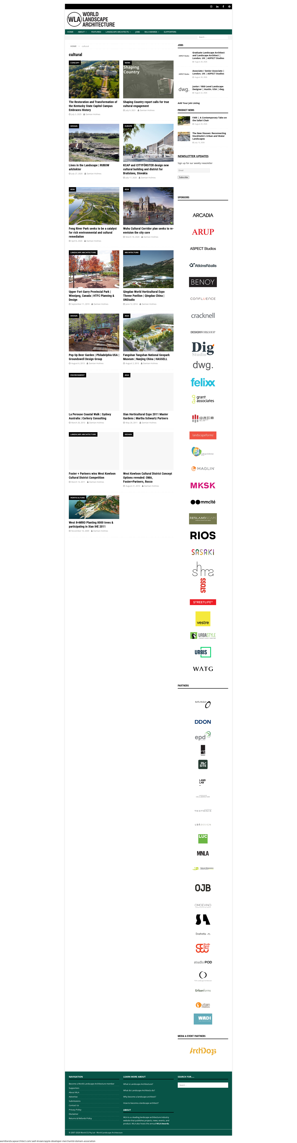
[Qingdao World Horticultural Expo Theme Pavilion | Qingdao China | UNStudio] (148, 269)
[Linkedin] (217, 6)
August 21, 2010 (133, 485)
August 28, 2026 (201, 62)
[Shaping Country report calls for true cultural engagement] (148, 79)
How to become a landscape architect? (141, 1103)
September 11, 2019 (80, 304)
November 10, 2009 (80, 530)
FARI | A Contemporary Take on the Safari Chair (209, 119)
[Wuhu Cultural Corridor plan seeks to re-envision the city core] (148, 206)
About (81, 31)
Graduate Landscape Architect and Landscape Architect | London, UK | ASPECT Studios (208, 55)
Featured (96, 31)
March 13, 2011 (78, 481)
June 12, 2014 (132, 304)
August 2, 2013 (132, 363)
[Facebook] (223, 6)
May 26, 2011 (132, 422)
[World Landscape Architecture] (91, 27)
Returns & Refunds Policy (80, 1118)
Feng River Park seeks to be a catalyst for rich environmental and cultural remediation (93, 232)
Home (70, 31)
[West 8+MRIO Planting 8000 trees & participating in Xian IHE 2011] (94, 507)
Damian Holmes (93, 114)
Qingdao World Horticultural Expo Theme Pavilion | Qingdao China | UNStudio (144, 296)
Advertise (73, 1096)
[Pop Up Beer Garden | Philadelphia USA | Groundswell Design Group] (94, 332)
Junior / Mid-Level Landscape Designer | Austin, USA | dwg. (208, 88)
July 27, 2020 (76, 173)
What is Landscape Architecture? (138, 1084)
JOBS (137, 31)
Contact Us (74, 1105)
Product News (186, 110)
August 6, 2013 (78, 363)
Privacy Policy (75, 1109)
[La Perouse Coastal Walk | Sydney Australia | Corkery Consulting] (94, 392)
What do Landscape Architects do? (139, 1090)
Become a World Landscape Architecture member (91, 1083)
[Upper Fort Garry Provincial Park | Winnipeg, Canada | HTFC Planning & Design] (94, 269)
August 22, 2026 (201, 93)
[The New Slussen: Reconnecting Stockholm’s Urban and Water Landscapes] (184, 136)
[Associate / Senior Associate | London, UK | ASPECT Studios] (184, 74)
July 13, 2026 (199, 142)
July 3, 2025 (76, 114)
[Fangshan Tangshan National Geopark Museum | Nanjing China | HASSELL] (148, 332)
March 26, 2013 (78, 422)
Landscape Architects (117, 31)
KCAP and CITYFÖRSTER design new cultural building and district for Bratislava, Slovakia (146, 169)
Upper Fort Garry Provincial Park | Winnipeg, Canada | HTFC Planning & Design (91, 296)
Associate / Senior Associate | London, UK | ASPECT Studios (208, 72)
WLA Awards (150, 31)
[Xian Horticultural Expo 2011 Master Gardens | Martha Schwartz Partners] (148, 392)
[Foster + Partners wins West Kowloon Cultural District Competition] (94, 451)
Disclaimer (73, 1114)
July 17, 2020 (131, 177)
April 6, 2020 (76, 240)
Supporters (170, 31)
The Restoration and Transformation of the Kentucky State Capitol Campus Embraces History (93, 106)
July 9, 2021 (131, 110)
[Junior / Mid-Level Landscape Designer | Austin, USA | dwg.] (184, 89)
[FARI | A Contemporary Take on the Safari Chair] (184, 121)
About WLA (74, 1092)
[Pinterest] (229, 6)
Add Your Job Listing (189, 103)
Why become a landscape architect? (139, 1096)
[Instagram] (211, 6)
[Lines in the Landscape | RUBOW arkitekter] (94, 143)
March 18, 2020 (132, 236)
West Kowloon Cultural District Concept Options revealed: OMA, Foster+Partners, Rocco (147, 477)
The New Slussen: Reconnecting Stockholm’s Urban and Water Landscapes (209, 136)
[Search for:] (212, 36)
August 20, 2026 (201, 124)
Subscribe (183, 177)
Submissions (74, 1101)
